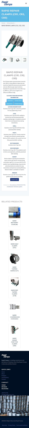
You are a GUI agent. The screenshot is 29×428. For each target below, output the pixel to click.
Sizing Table (18, 100)
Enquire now (14, 179)
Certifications (5, 377)
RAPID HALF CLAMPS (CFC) (14, 245)
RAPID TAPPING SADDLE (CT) (14, 269)
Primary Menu (26, 3)
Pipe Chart (9, 103)
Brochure (10, 100)
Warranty (4, 425)
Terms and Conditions (21, 425)
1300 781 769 (5, 393)
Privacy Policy (11, 425)
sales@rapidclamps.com (8, 394)
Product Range (18, 103)
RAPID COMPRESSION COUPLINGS (15, 317)
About (3, 373)
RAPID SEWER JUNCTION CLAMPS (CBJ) (14, 342)
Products (4, 375)
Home (3, 23)
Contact (4, 379)
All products (10, 23)
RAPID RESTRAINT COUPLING (14, 222)
